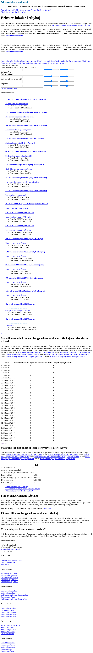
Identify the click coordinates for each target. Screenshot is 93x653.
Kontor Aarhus (6, 649)
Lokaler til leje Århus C (9, 580)
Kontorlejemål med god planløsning (18, 130)
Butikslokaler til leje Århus (10, 625)
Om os (3, 10)
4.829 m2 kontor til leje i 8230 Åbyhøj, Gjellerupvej (25, 252)
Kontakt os (9, 10)
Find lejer (16, 10)
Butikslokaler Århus (8, 597)
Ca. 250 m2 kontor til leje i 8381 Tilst (19, 226)
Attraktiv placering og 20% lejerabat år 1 (19, 217)
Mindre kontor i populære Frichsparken (19, 117)
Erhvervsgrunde (54, 63)
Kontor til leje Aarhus (8, 612)
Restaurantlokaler (75, 61)
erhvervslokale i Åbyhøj (81, 25)
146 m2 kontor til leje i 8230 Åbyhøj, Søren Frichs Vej (26, 125)
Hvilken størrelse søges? (9, 67)
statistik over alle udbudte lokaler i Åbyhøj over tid (36, 352)
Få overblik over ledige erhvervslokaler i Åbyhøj (22, 489)
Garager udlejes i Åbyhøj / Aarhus (17, 310)
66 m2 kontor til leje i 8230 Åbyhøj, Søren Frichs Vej (25, 151)
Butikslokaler (16, 61)
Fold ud (3, 443)
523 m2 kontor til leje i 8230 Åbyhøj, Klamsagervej (24, 138)
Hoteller (25, 63)
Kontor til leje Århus (8, 630)
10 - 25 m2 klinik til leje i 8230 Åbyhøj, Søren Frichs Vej (26, 204)
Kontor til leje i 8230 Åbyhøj (15, 243)
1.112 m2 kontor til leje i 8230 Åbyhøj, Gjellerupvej (25, 291)
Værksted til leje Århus (9, 576)
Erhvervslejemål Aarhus (9, 578)
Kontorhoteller (63, 61)
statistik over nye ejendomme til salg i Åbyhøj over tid (25, 356)
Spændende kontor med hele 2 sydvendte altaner (22, 182)
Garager (63, 63)
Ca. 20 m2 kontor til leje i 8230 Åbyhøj (20, 319)
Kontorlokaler (6, 61)
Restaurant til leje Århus (9, 582)
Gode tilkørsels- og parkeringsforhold (18, 169)
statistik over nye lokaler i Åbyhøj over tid (75, 352)
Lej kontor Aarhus (7, 634)
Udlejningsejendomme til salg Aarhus (14, 595)
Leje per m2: (14, 108)
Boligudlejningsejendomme (38, 63)
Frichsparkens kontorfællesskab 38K (18, 156)
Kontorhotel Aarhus (8, 645)
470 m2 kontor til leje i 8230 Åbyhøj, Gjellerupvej (24, 278)
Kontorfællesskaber (51, 61)
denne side (47, 508)
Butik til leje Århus (8, 643)
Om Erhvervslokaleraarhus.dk (11, 560)
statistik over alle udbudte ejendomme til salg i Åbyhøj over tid (67, 354)
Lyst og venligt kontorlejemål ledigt (18, 230)
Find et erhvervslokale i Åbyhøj (16, 487)
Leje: (12, 106)
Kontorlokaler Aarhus (8, 614)
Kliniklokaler (86, 61)
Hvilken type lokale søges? (10, 65)
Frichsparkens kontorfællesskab (16, 104)
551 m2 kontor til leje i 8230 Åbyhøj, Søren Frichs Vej (26, 178)
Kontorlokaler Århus (8, 608)
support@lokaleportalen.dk (10, 549)
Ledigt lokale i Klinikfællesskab (16, 208)
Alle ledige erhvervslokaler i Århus (13, 12)
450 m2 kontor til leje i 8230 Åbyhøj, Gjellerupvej (24, 239)
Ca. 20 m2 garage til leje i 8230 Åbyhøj (20, 304)
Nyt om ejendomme (8, 562)
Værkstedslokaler (37, 61)
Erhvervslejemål (16, 63)
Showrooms (5, 63)
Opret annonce (25, 10)
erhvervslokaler (67, 25)
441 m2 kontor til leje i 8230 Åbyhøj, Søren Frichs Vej (26, 191)
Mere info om (57, 25)
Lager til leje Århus (8, 593)
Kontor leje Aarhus (8, 632)
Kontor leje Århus (7, 628)
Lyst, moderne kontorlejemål (15, 195)
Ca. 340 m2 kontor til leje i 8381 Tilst (19, 213)
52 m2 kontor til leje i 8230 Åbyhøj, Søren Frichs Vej (25, 99)
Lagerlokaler (25, 61)
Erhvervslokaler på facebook (41, 10)
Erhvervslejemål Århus (9, 574)
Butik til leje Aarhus (8, 610)
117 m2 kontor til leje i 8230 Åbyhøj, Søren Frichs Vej (26, 112)
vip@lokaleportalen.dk (14, 35)
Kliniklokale (9, 325)
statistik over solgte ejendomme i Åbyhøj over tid (67, 356)
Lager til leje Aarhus (8, 647)
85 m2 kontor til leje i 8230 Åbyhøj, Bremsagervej (24, 265)
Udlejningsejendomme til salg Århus (14, 599)
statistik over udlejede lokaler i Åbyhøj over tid (22, 354)
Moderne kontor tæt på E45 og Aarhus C (20, 143)
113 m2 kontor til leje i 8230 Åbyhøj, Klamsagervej (24, 165)
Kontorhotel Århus (7, 651)
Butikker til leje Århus (9, 591)
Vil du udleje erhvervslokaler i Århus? (19, 491)
